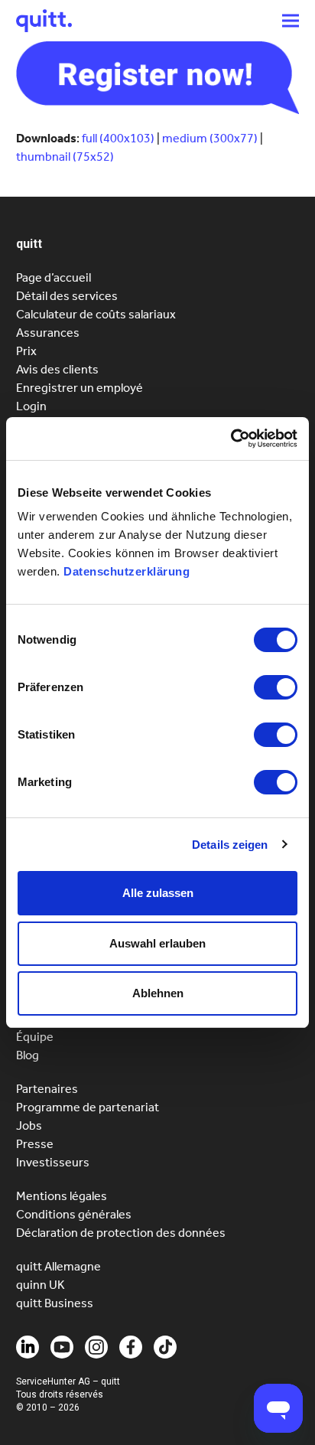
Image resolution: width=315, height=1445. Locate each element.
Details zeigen (230, 844)
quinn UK (40, 1284)
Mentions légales (61, 1196)
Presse (35, 1144)
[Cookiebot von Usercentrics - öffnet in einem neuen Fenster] (230, 439)
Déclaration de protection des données (121, 1232)
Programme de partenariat (87, 1107)
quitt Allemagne (58, 1266)
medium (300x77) (210, 138)
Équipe (35, 1036)
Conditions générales (74, 1214)
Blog (27, 1055)
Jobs (29, 1125)
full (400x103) (118, 138)
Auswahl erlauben (157, 943)
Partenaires (47, 1088)
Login (31, 406)
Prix (26, 351)
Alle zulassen (157, 892)
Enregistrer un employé (79, 387)
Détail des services (67, 296)
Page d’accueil (53, 277)
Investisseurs (52, 1162)
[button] (290, 20)
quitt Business (54, 1303)
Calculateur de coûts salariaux (96, 314)
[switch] (275, 687)
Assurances (48, 332)
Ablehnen (157, 993)
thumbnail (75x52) (65, 156)
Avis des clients (57, 369)
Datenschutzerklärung (126, 571)
